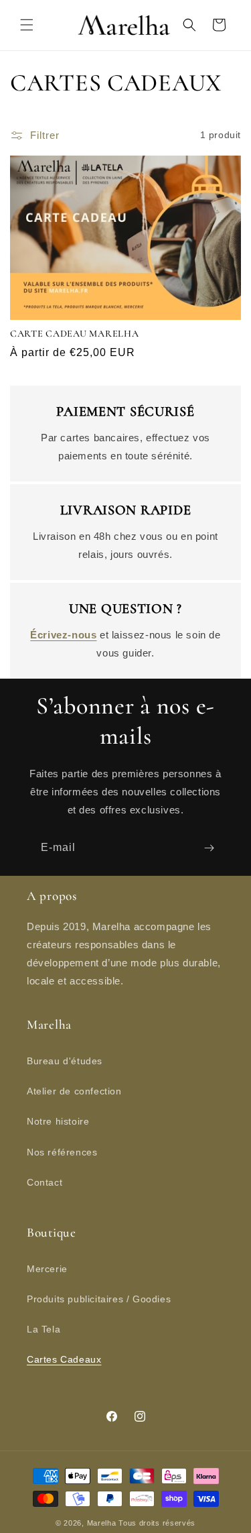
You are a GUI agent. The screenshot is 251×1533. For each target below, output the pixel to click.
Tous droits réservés (156, 1523)
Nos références (62, 1152)
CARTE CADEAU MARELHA (74, 333)
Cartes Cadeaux (64, 1359)
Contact (44, 1182)
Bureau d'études (64, 1061)
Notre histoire (58, 1121)
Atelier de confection (74, 1091)
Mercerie (47, 1268)
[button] (26, 25)
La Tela (43, 1329)
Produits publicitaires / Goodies (99, 1299)
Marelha (101, 1523)
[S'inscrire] (209, 848)
